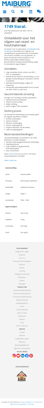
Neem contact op (10, 160)
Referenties (22, 277)
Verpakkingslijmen (22, 303)
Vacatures (22, 255)
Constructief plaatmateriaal (22, 297)
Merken (22, 319)
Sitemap (31, 404)
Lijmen (22, 306)
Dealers (22, 281)
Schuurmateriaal (22, 310)
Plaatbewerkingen (22, 300)
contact (11, 154)
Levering (22, 271)
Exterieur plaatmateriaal (22, 293)
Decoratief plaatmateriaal (22, 290)
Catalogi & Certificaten (22, 274)
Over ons (22, 258)
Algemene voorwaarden (22, 348)
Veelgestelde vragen (22, 252)
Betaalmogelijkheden (22, 345)
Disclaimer (38, 402)
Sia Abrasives (8, 51)
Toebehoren (22, 316)
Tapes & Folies (22, 313)
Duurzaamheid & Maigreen (22, 261)
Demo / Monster (22, 326)
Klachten (22, 264)
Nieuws (22, 268)
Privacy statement (27, 402)
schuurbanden (32, 49)
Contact (22, 332)
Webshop (22, 342)
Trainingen (22, 284)
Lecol (22, 323)
